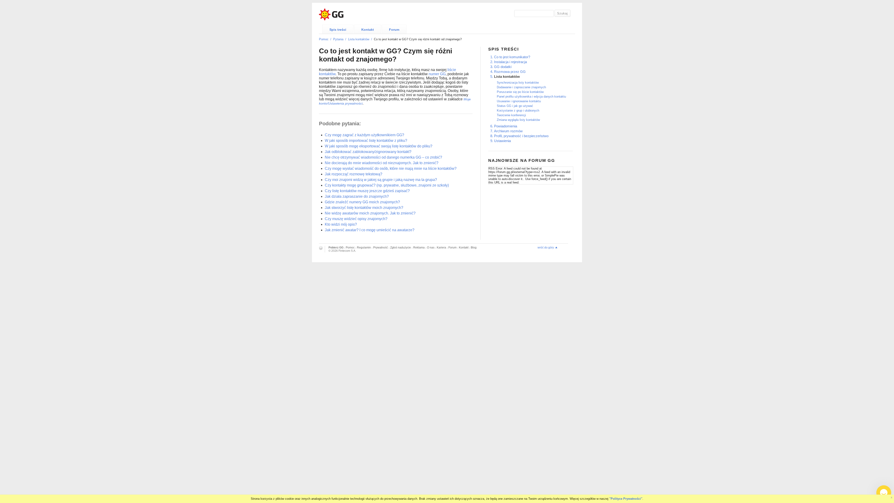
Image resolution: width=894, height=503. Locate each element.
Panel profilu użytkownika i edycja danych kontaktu (531, 96)
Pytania (338, 39)
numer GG (437, 74)
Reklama (419, 247)
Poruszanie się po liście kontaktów (520, 92)
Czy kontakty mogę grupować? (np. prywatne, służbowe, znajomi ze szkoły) (387, 185)
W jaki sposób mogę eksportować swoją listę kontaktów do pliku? (378, 146)
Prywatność (380, 247)
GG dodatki (502, 67)
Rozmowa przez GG (510, 72)
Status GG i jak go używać (515, 106)
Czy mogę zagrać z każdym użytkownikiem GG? (364, 135)
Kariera (441, 247)
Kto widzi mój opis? (341, 224)
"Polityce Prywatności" (625, 498)
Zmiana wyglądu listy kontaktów (518, 120)
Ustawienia (502, 141)
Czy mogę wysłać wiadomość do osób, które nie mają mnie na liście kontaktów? (391, 168)
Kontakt (367, 29)
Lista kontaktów (358, 39)
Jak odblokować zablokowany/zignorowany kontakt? (368, 152)
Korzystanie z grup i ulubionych (518, 110)
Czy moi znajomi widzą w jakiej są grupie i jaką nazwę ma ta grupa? (381, 180)
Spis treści (337, 29)
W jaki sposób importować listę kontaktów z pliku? (366, 141)
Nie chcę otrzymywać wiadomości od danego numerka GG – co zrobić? (383, 157)
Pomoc (323, 39)
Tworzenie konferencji (511, 115)
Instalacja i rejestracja (510, 62)
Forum (394, 29)
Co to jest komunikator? (512, 57)
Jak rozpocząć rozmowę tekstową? (353, 174)
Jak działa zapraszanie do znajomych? (357, 196)
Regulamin (364, 247)
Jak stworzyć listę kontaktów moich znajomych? (364, 208)
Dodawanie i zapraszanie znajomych (521, 87)
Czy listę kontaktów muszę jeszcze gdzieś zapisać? (367, 191)
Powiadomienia (505, 126)
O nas (430, 247)
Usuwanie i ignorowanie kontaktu (519, 101)
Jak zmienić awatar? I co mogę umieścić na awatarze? (369, 230)
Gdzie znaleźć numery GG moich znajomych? (362, 202)
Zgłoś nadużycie (400, 247)
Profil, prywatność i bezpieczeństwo (521, 136)
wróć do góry (546, 247)
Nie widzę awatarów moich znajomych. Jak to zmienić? (370, 213)
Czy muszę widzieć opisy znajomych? (356, 219)
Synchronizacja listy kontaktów (518, 82)
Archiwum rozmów (508, 131)
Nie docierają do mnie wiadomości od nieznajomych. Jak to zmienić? (381, 163)
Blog (474, 247)
